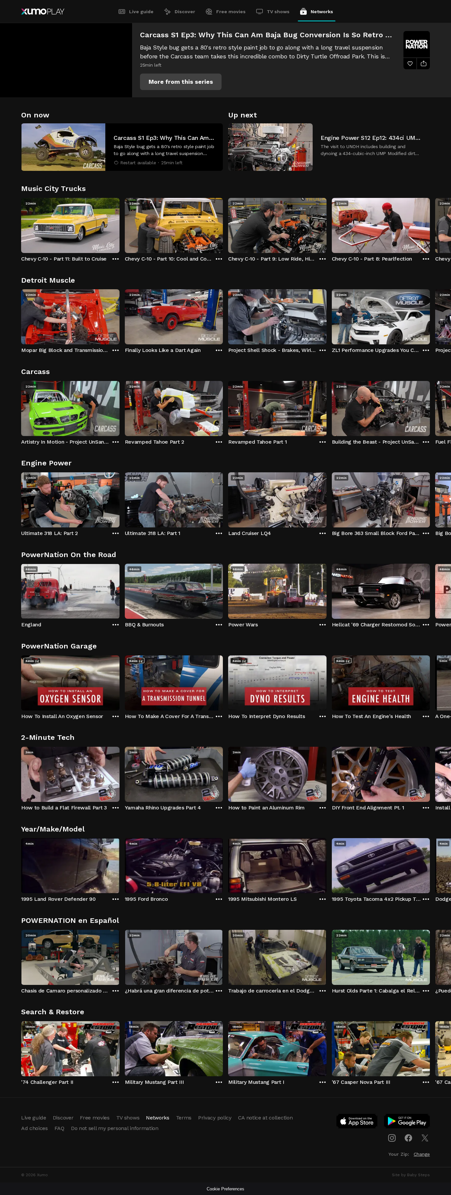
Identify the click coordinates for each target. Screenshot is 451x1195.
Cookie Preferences (225, 1188)
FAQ (59, 1128)
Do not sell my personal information (114, 1128)
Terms (183, 1118)
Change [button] (422, 1154)
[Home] (42, 12)
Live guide (141, 11)
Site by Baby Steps (411, 1175)
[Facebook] (408, 1138)
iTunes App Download (357, 1122)
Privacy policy (214, 1118)
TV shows (278, 11)
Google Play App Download (407, 1122)
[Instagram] (392, 1138)
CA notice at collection (265, 1118)
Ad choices (34, 1128)
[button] (181, 82)
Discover (185, 11)
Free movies (231, 11)
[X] (425, 1138)
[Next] (430, 224)
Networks (322, 11)
